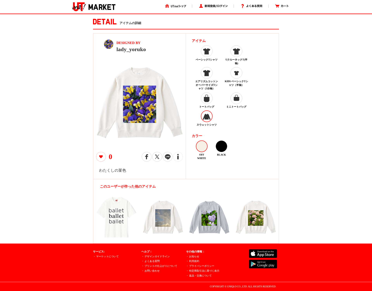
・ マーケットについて (106, 256)
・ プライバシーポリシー (200, 265)
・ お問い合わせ (150, 270)
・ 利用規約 (192, 261)
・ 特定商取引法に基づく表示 (202, 270)
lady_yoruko (131, 49)
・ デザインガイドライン (155, 256)
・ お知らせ (192, 256)
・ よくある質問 (150, 261)
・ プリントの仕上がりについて (159, 265)
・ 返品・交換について (199, 275)
